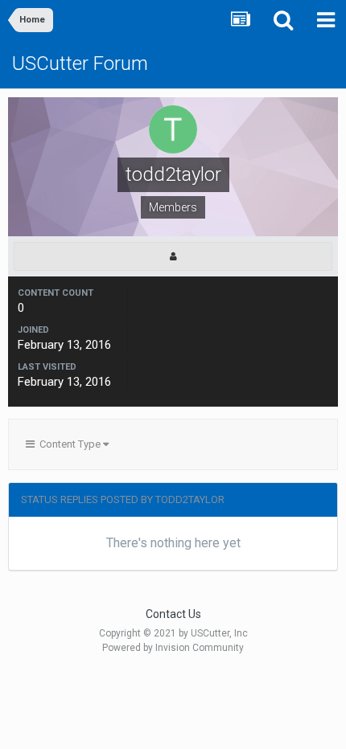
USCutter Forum (80, 63)
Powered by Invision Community (173, 647)
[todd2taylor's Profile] (173, 256)
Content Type (69, 444)
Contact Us (173, 614)
